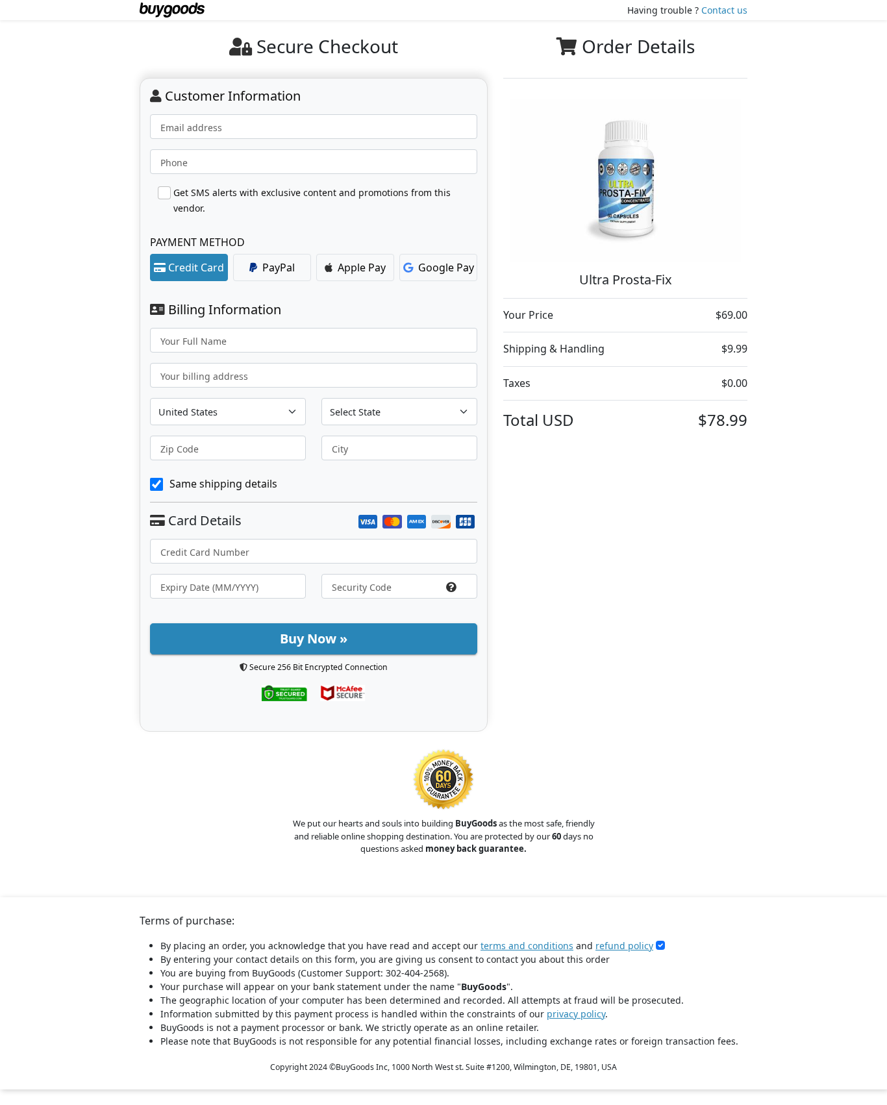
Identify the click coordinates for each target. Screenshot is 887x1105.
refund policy (624, 945)
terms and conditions (527, 945)
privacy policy (576, 1014)
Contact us (724, 10)
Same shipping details (223, 484)
